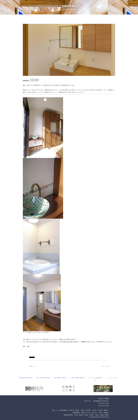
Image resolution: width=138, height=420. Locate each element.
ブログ (67, 9)
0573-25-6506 (105, 406)
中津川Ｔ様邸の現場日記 (43, 378)
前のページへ (34, 366)
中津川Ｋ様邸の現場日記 (78, 378)
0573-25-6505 (105, 403)
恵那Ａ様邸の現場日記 (60, 378)
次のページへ (104, 366)
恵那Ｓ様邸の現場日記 (25, 378)
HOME (64, 9)
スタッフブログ (34, 80)
